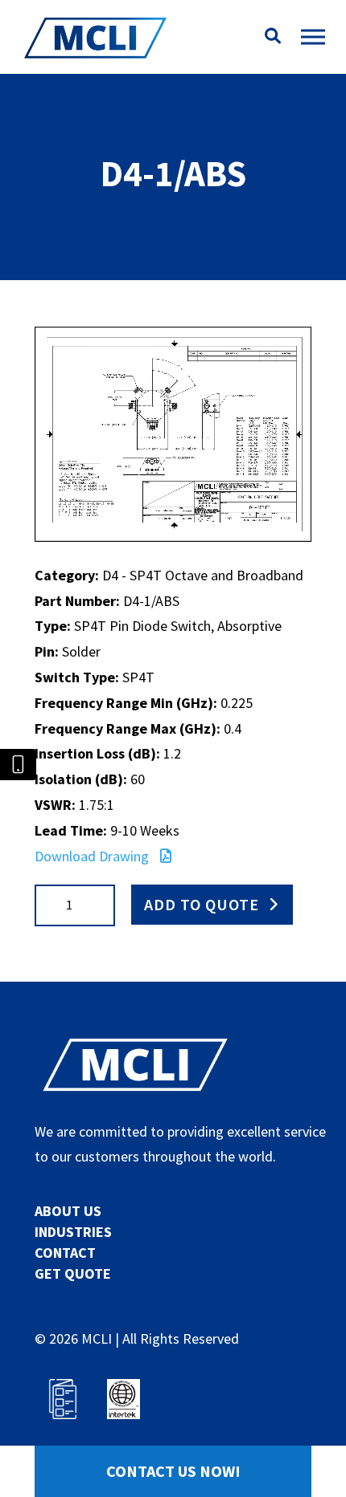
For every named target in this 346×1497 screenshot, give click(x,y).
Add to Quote (201, 904)
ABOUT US (68, 1211)
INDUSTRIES (73, 1231)
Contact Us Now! (173, 1471)
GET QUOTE (73, 1273)
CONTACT (65, 1252)
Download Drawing (93, 856)
